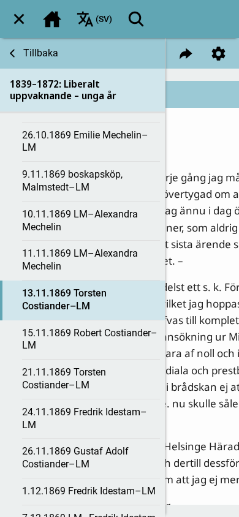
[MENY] (19, 19)
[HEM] (52, 19)
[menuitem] (19, 19)
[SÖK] (136, 19)
